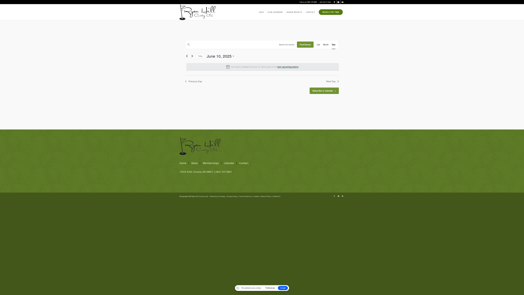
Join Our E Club (325, 2)
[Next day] (192, 56)
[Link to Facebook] (334, 2)
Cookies (256, 196)
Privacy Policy (232, 196)
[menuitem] (324, 2)
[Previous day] (186, 56)
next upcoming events (287, 67)
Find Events (305, 44)
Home (182, 163)
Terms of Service (245, 196)
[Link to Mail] (342, 2)
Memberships (211, 163)
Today (200, 56)
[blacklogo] (197, 12)
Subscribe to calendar (322, 90)
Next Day (331, 81)
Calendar (229, 163)
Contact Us (276, 196)
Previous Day (195, 81)
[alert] (262, 67)
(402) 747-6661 (312, 2)
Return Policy (266, 196)
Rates (194, 163)
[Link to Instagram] (338, 2)
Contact (243, 163)
